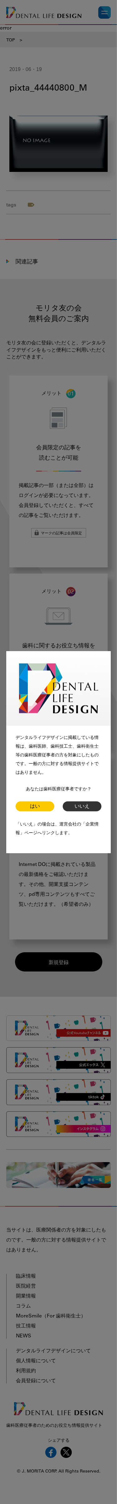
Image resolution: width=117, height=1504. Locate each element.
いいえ (82, 806)
